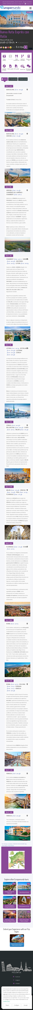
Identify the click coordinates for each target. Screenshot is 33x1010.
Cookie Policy (6, 1001)
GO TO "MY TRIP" (18, 1)
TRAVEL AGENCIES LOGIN (8, 3)
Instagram (17, 980)
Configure (16, 1005)
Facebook (17, 976)
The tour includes (23, 79)
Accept (26, 1005)
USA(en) (28, 3)
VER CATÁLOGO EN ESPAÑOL (8, 1)
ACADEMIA (29, 1)
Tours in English (18, 3)
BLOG (25, 1)
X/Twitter (18, 983)
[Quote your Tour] (25, 47)
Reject (7, 1005)
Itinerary (5, 79)
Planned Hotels (14, 79)
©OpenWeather (11, 845)
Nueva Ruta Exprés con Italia (14, 34)
